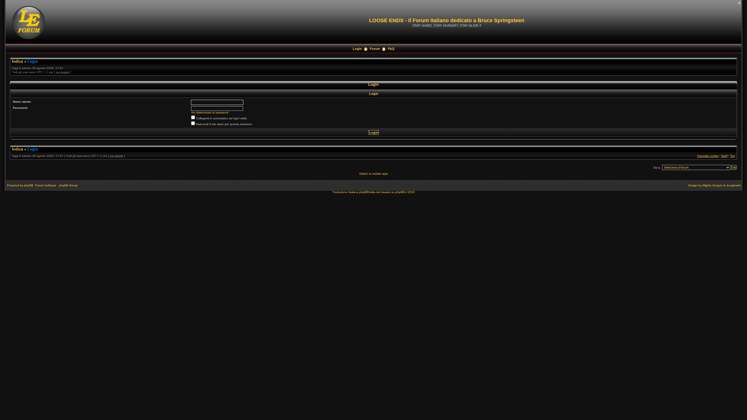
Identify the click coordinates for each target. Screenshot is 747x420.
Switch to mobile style (373, 173)
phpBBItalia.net (369, 192)
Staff (724, 156)
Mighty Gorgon (712, 185)
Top (732, 156)
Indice (17, 61)
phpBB (28, 185)
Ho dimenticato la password (209, 112)
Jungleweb (733, 185)
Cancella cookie (707, 156)
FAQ (391, 48)
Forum (375, 48)
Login (357, 48)
